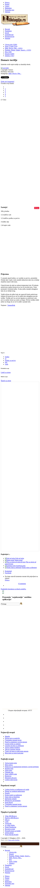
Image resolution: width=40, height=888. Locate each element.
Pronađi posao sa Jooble (13, 831)
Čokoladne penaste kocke (13, 740)
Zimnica (11, 863)
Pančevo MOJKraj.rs (12, 818)
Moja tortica (9, 765)
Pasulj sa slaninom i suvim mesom (16, 742)
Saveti (7, 33)
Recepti (7, 29)
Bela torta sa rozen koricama (14, 753)
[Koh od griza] (10, 558)
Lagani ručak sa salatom (13, 744)
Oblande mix (9, 772)
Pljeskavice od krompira (13, 800)
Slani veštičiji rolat (11, 774)
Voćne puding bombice (12, 747)
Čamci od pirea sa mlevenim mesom (16, 751)
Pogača (7, 793)
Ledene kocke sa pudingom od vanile (17, 789)
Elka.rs (7, 820)
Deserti (11, 854)
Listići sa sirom (6, 372)
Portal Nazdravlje (10, 827)
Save (37, 208)
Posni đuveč (9, 802)
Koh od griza (19, 558)
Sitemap (7, 12)
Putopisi (7, 38)
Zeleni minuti (9, 833)
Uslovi (7, 6)
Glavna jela (12, 852)
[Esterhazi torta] (10, 566)
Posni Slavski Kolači (11, 834)
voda (6, 364)
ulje (6, 362)
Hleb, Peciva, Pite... (14, 73)
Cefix (7, 821)
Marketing (8, 8)
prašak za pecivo (10, 360)
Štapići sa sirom (6, 381)
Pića (10, 859)
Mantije (7, 736)
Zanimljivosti (9, 35)
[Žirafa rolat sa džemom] (13, 567)
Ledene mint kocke (11, 780)
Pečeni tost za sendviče (12, 738)
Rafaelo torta (9, 768)
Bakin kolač (19, 560)
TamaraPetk (11, 305)
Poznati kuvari (9, 36)
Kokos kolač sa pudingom (13, 795)
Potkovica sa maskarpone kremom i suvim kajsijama (22, 767)
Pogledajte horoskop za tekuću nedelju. (13, 589)
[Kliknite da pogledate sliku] (5, 68)
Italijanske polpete (11, 799)
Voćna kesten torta (11, 763)
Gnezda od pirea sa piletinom (14, 746)
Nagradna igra (9, 10)
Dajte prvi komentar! (7, 81)
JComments (22, 584)
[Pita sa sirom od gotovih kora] (15, 562)
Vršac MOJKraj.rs (11, 816)
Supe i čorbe (13, 861)
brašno (7, 357)
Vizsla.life (8, 823)
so (5, 359)
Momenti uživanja (11, 778)
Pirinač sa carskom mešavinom (15, 791)
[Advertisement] (9, 131)
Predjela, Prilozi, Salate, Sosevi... (19, 856)
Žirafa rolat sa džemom (29, 567)
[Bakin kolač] (9, 560)
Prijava (7, 2)
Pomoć (7, 4)
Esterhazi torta (20, 566)
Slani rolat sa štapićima (12, 797)
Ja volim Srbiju (10, 825)
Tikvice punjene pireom (12, 749)
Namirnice (8, 31)
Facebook (8, 573)
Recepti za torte (10, 829)
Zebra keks (8, 770)
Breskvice (8, 776)
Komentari (8, 571)
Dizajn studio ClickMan (13, 840)
